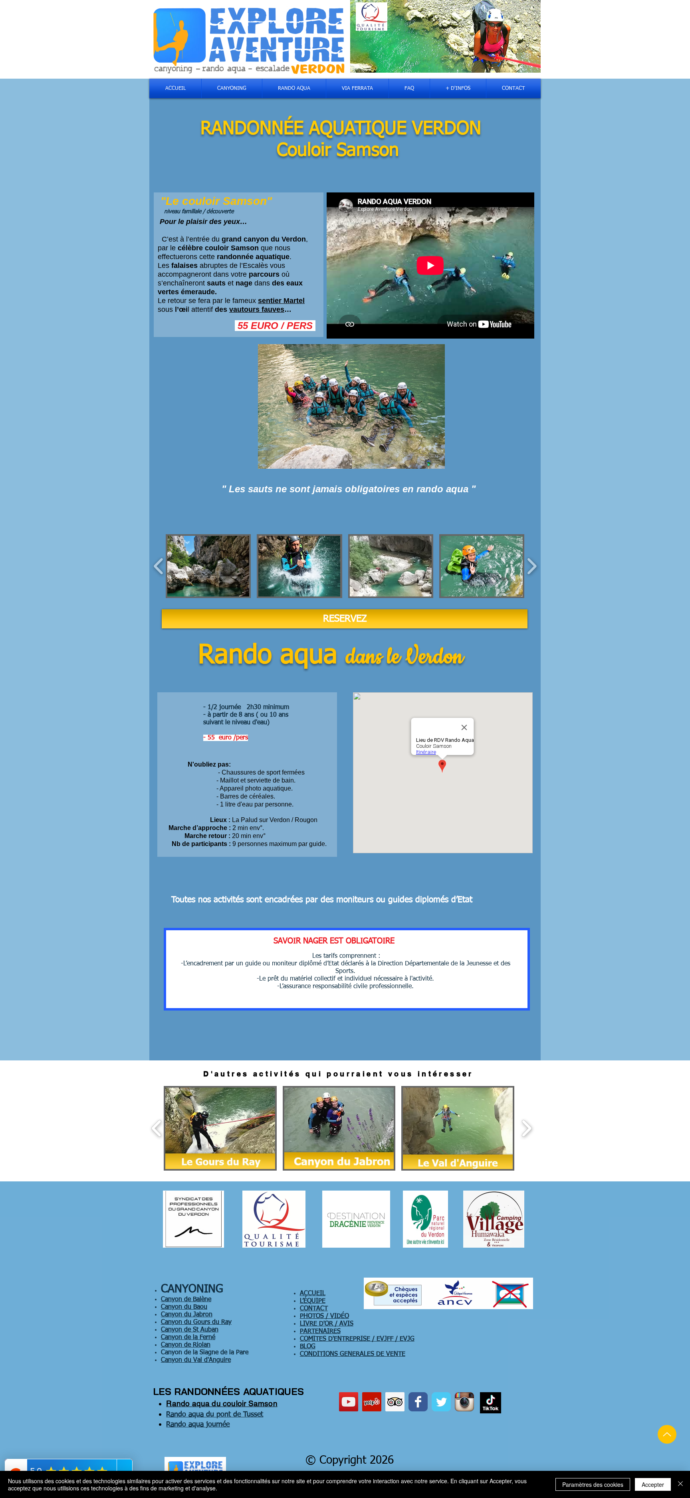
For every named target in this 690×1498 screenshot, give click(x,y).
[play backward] (159, 566)
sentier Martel (281, 301)
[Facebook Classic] (418, 1401)
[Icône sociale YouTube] (348, 1401)
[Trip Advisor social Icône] (394, 1401)
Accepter (653, 1484)
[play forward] (532, 566)
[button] (208, 566)
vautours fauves (256, 309)
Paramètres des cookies (592, 1484)
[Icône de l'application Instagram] (464, 1401)
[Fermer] (680, 1484)
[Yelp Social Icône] (371, 1401)
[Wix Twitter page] (441, 1401)
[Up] (667, 1434)
